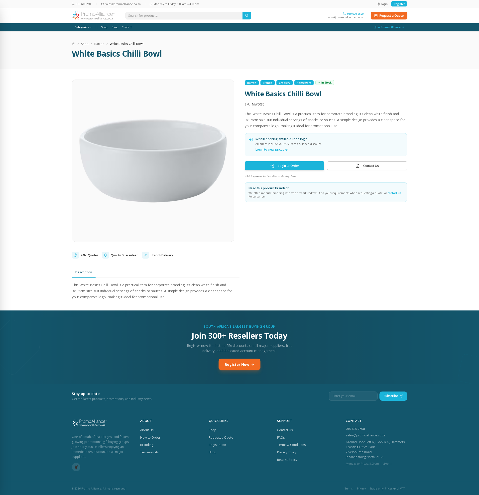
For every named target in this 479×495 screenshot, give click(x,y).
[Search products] (246, 16)
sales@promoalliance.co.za (345, 17)
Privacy (361, 488)
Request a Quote (391, 15)
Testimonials (149, 452)
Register (399, 4)
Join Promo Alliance (388, 27)
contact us (394, 193)
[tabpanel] (156, 291)
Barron (99, 44)
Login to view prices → (271, 149)
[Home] (73, 43)
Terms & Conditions (291, 445)
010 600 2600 (355, 429)
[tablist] (156, 272)
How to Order (150, 437)
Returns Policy (287, 460)
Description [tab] (83, 272)
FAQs (281, 437)
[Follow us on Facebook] (76, 467)
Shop (104, 27)
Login (384, 4)
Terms (349, 488)
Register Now (237, 364)
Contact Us (371, 166)
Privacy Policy (286, 452)
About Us (146, 430)
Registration (217, 445)
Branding (146, 445)
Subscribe (391, 396)
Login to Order (288, 166)
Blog (114, 27)
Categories (82, 27)
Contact (127, 27)
